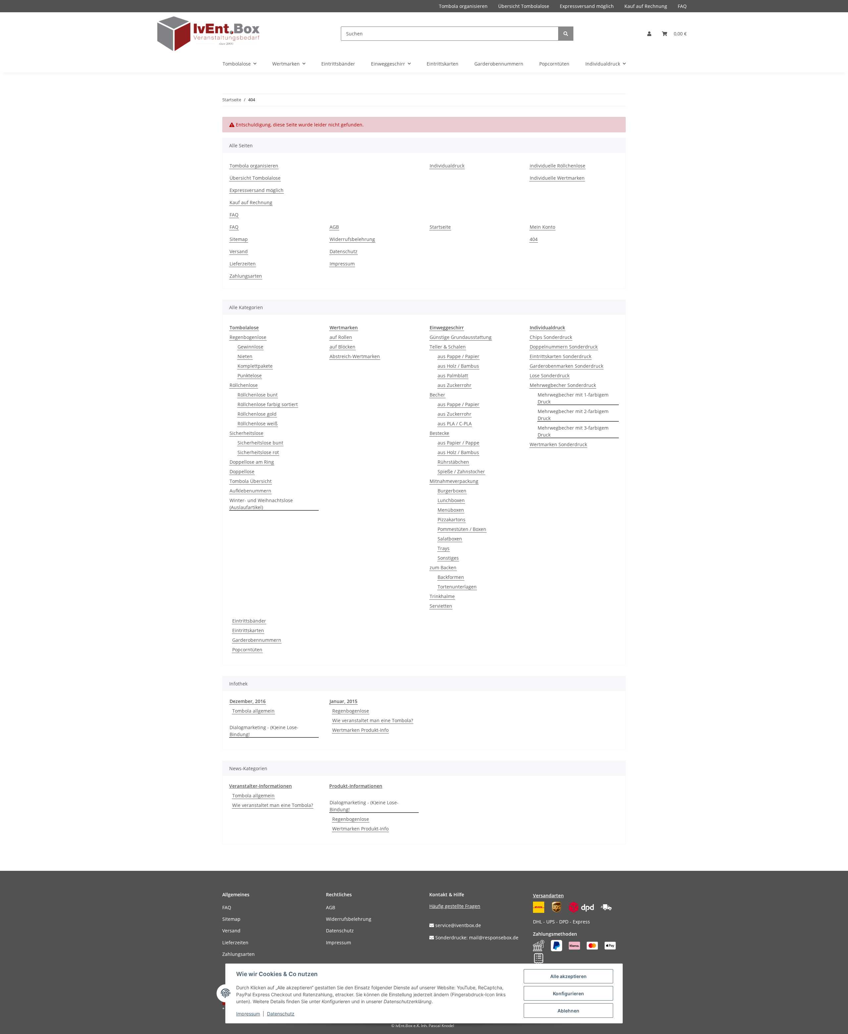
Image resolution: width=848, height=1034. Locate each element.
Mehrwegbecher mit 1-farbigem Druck (573, 398)
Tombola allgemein (253, 711)
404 (534, 239)
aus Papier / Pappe (458, 443)
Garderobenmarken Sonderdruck (566, 366)
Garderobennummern (256, 640)
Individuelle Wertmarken (557, 178)
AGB (334, 227)
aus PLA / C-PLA (455, 423)
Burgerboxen (452, 491)
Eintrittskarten (248, 630)
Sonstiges (448, 558)
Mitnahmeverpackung (454, 481)
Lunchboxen (451, 500)
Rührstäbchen (453, 462)
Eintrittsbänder (249, 621)
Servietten (441, 606)
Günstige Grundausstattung (461, 337)
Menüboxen (451, 510)
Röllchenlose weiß (258, 423)
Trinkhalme (442, 596)
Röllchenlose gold (257, 414)
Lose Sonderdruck (549, 375)
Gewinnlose (250, 347)
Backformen (451, 577)
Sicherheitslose (246, 433)
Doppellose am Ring (252, 462)
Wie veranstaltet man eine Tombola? (372, 720)
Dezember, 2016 (248, 701)
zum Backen (443, 567)
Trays (444, 548)
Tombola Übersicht (251, 481)
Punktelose (250, 375)
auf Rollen (341, 337)
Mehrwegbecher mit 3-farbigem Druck (573, 431)
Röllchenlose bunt (258, 395)
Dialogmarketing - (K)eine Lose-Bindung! (264, 730)
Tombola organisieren (463, 6)
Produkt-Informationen (355, 786)
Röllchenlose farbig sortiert (268, 404)
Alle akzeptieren (568, 976)
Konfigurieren (568, 993)
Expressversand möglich (587, 6)
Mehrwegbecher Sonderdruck (563, 385)
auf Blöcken (342, 347)
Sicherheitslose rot (258, 452)
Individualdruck (447, 166)
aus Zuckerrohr (454, 385)
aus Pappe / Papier (458, 356)
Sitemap (239, 239)
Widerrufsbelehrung (352, 239)
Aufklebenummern (250, 491)
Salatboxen (450, 539)
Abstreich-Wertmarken (355, 356)
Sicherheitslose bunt (260, 443)
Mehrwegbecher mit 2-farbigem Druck (573, 414)
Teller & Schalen (448, 347)
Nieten (245, 356)
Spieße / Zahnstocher (461, 471)
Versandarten (548, 895)
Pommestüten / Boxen (462, 529)
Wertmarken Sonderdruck (558, 444)
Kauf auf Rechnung (645, 6)
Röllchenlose (244, 385)
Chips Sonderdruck (551, 337)
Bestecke (439, 433)
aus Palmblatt (453, 375)
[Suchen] (565, 33)
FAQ (682, 6)
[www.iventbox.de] (208, 33)
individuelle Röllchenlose (557, 166)
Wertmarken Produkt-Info (360, 730)
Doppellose (242, 471)
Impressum (342, 263)
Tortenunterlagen (457, 587)
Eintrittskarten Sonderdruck (560, 356)
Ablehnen (568, 1010)
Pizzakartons (451, 519)
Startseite (440, 227)
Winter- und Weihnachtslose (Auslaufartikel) (261, 503)
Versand (239, 251)
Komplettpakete (255, 366)
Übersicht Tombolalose (523, 6)
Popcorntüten (247, 649)
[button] (649, 33)
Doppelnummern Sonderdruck (564, 347)
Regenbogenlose (248, 337)
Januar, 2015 (343, 701)
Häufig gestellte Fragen (454, 906)
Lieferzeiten (243, 263)
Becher (437, 395)
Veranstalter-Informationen (260, 786)
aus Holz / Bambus (458, 366)
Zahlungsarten (246, 276)
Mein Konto (542, 227)
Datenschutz (343, 251)
